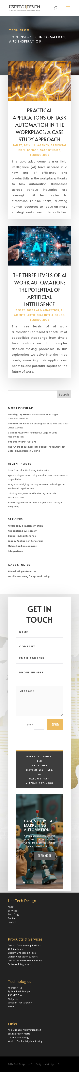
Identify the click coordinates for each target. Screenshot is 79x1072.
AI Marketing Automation (22, 571)
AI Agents (41, 145)
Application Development (22, 530)
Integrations (15, 551)
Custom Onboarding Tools (22, 952)
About (11, 906)
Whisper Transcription (20, 1002)
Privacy (12, 921)
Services (12, 910)
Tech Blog (13, 914)
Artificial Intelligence (45, 315)
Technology (39, 155)
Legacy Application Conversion (25, 541)
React (11, 1006)
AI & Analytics (47, 310)
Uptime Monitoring (18, 1037)
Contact (12, 918)
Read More (45, 855)
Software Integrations (19, 964)
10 (55, 882)
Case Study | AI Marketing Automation (29, 470)
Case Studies (50, 150)
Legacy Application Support (22, 956)
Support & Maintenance (22, 536)
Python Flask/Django (19, 991)
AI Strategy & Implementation (25, 525)
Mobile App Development (22, 546)
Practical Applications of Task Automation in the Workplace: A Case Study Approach (39, 125)
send (55, 724)
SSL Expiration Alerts (19, 1033)
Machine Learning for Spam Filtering (29, 576)
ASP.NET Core (15, 995)
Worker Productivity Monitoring (25, 1041)
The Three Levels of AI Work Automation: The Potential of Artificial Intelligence (39, 290)
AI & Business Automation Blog (24, 1029)
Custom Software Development (25, 960)
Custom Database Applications (24, 945)
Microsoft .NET (16, 987)
